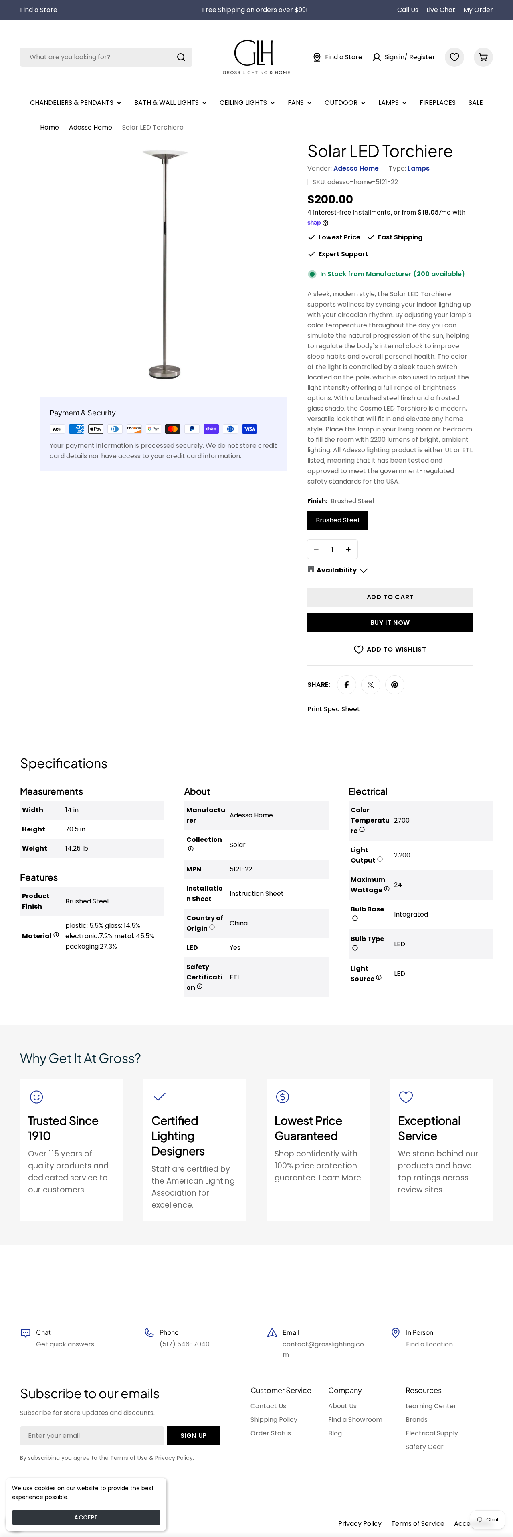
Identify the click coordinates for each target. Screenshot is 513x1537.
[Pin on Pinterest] (394, 684)
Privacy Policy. (174, 1458)
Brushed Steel (337, 520)
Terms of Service (417, 1523)
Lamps (419, 168)
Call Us (407, 9)
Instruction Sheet (257, 893)
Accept (86, 1517)
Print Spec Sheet (333, 709)
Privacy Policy (360, 1523)
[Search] (181, 57)
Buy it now (390, 622)
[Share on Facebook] (346, 684)
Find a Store (38, 9)
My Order (478, 9)
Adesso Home (90, 127)
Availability (337, 570)
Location (439, 1344)
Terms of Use (128, 1458)
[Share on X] (370, 684)
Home (49, 127)
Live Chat (440, 9)
